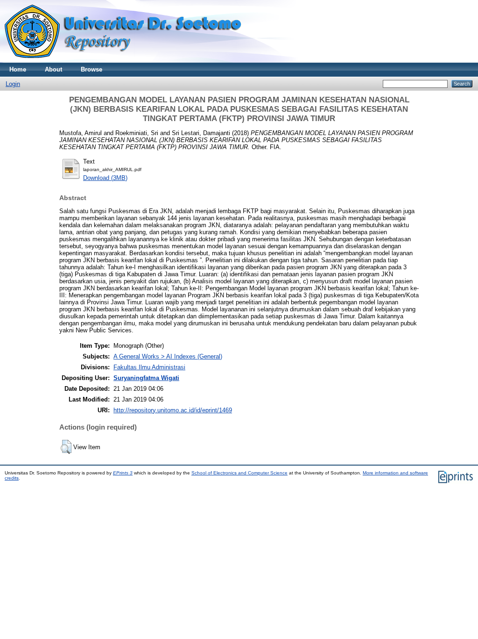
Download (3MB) (105, 177)
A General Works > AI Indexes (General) (167, 356)
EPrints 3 (123, 472)
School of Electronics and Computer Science (239, 472)
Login (13, 83)
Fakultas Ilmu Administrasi (149, 367)
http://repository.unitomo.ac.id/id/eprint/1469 (172, 410)
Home (17, 69)
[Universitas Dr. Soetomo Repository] (128, 60)
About (53, 69)
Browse (91, 69)
